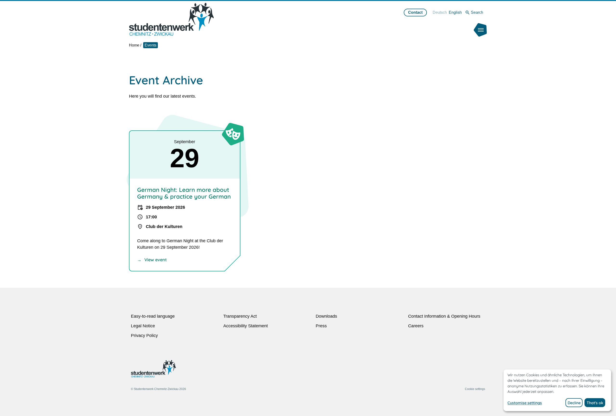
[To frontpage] (171, 19)
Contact (415, 12)
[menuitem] (440, 12)
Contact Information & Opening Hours (444, 316)
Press (321, 325)
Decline (574, 402)
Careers (416, 325)
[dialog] (557, 390)
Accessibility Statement (245, 325)
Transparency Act (240, 316)
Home (134, 45)
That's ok (595, 402)
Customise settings (524, 402)
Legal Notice (143, 325)
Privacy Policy (144, 335)
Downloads (326, 316)
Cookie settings (475, 389)
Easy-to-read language (153, 316)
